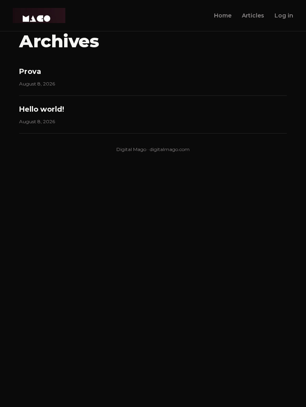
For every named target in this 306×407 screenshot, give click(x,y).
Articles (253, 15)
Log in (284, 15)
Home (222, 15)
